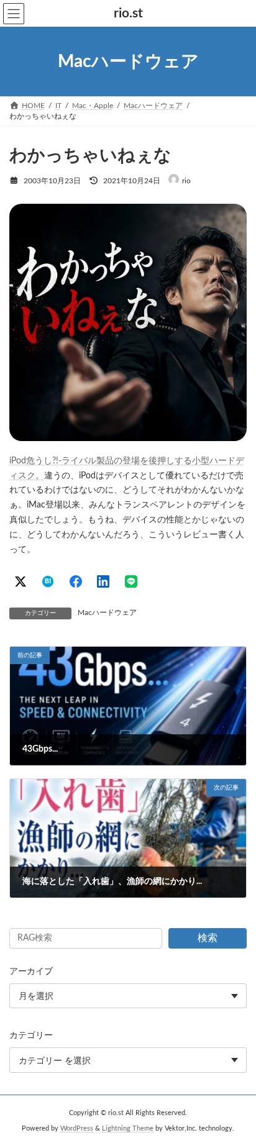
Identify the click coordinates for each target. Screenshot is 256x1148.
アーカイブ (31, 971)
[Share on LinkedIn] (103, 581)
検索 (207, 938)
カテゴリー (31, 1036)
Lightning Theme (127, 1129)
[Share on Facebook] (76, 581)
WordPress (76, 1129)
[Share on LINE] (131, 581)
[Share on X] (20, 581)
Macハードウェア (107, 612)
